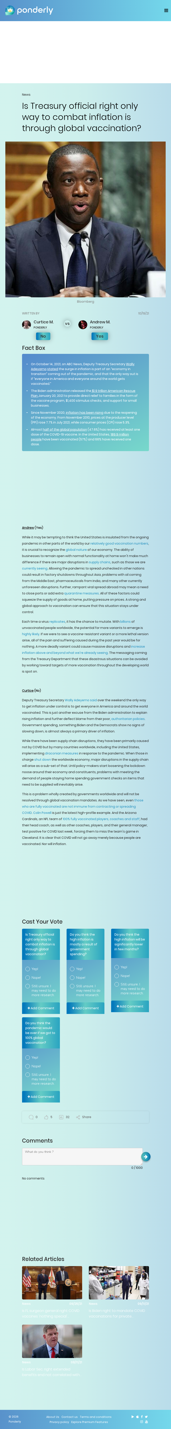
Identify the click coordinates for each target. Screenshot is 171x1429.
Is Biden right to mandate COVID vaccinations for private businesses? (117, 1313)
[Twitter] (146, 1417)
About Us (52, 1417)
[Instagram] (141, 1421)
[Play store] (133, 1417)
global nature (76, 549)
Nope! (36, 977)
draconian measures (61, 753)
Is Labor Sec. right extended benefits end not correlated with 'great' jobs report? (51, 1372)
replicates (57, 621)
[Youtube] (146, 1421)
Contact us (69, 1417)
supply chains (99, 562)
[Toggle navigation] (166, 10)
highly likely (30, 634)
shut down (42, 759)
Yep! (35, 969)
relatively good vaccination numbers (119, 543)
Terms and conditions (96, 1417)
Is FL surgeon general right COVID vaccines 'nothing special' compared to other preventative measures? (51, 1313)
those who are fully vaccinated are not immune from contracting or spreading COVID (82, 806)
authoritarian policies (128, 719)
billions (125, 621)
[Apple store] (137, 1417)
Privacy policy (59, 1422)
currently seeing (34, 568)
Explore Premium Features (89, 1422)
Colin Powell (42, 813)
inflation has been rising (84, 412)
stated (52, 369)
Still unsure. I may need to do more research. (44, 990)
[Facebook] (142, 1417)
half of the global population (65, 429)
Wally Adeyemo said (81, 700)
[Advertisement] (85, 52)
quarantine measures (81, 593)
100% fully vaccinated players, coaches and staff (101, 819)
